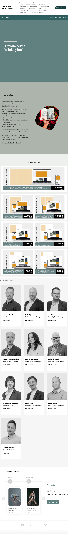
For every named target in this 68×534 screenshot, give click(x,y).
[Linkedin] (22, 525)
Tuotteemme (34, 2)
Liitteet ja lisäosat (33, 6)
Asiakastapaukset (23, 12)
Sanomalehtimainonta (31, 4)
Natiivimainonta (42, 4)
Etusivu (20, 2)
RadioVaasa (33, 12)
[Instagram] (30, 525)
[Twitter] (45, 525)
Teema (40, 8)
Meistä (27, 2)
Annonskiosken (32, 8)
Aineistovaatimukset (44, 6)
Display (21, 4)
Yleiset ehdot (22, 8)
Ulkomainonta (23, 6)
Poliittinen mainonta (43, 10)
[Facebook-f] (38, 525)
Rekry (34, 10)
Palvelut (46, 8)
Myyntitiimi (43, 2)
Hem (51, 17)
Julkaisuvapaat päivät (24, 10)
